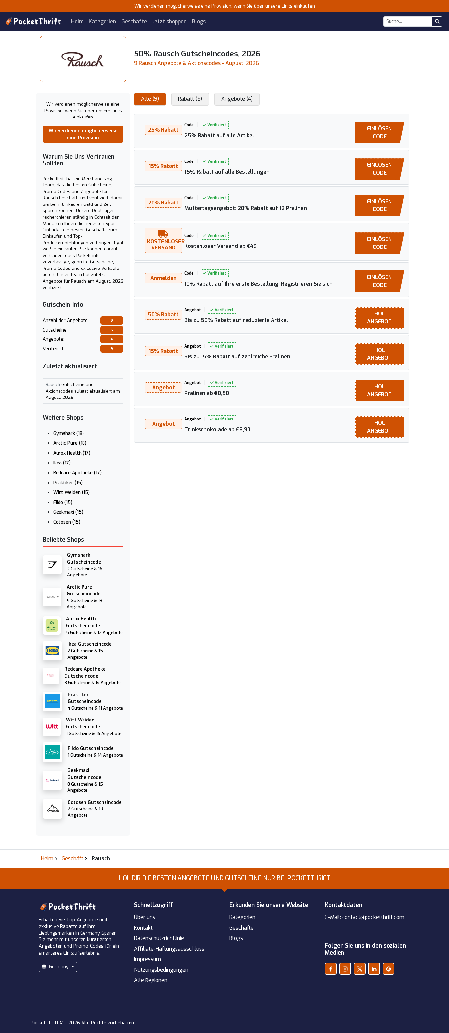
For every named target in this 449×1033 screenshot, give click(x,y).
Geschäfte (134, 21)
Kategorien (102, 21)
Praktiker (68, 483)
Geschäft (72, 858)
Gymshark (68, 433)
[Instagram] (345, 969)
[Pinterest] (388, 969)
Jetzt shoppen (169, 21)
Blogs (199, 21)
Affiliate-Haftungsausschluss (169, 948)
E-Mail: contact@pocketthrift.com (364, 917)
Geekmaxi (68, 512)
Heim (77, 21)
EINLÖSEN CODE (379, 132)
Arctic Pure (69, 443)
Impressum (147, 959)
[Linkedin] (374, 969)
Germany (59, 967)
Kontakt (143, 927)
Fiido (62, 502)
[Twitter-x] (360, 969)
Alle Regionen (150, 980)
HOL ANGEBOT (379, 317)
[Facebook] (331, 969)
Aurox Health (71, 453)
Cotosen (66, 522)
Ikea (62, 463)
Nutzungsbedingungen (161, 969)
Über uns (144, 917)
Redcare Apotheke (77, 473)
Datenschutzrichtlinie (159, 938)
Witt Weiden (71, 492)
